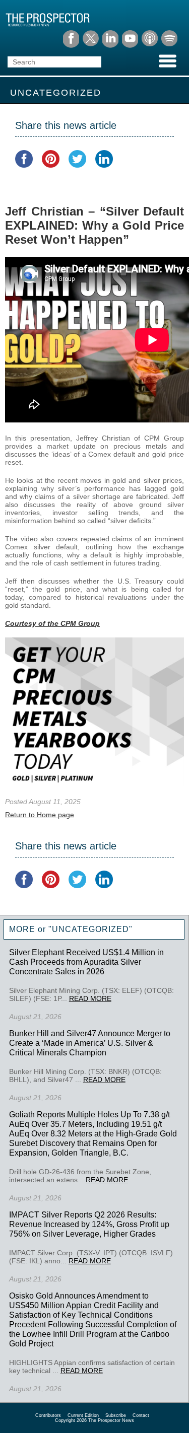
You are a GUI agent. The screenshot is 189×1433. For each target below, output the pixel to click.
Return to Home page (39, 815)
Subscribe (115, 1415)
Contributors (48, 1415)
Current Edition (83, 1415)
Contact (141, 1415)
